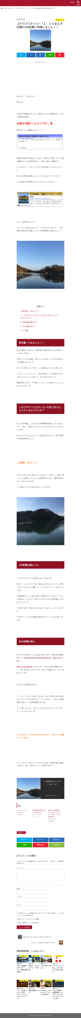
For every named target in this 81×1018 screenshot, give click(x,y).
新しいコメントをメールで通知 (28, 919)
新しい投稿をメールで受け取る (28, 923)
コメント (20, 868)
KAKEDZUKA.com (44, 658)
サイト (19, 905)
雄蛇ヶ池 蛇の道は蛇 (24, 667)
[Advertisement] (49, 78)
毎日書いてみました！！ (30, 311)
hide (42, 306)
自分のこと (22, 832)
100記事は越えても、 (29, 322)
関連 (24, 330)
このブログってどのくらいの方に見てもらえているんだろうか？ (39, 316)
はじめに (72, 2)
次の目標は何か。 (28, 326)
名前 (19, 889)
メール (19, 897)
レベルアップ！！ (22, 810)
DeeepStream (30, 658)
